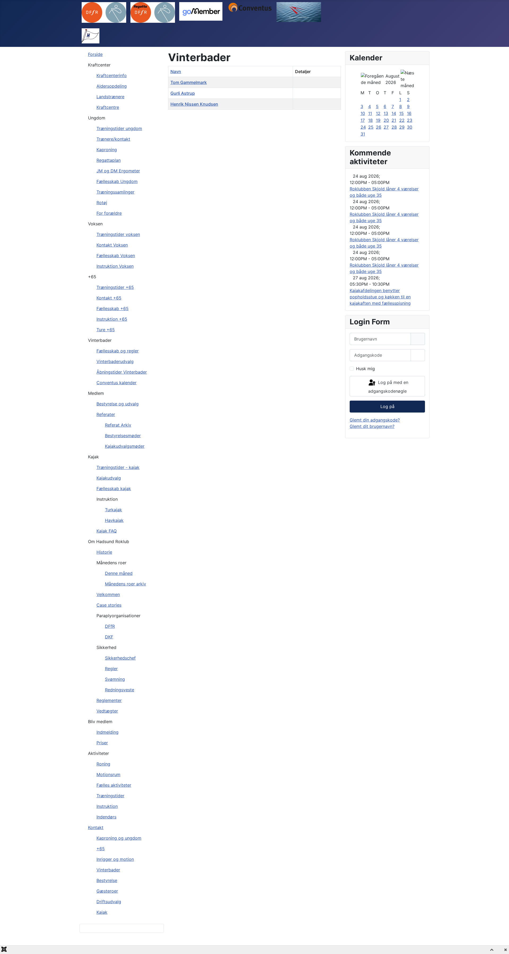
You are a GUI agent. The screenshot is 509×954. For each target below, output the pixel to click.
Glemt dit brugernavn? (372, 426)
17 (363, 120)
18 (370, 120)
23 (409, 120)
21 (394, 120)
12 (378, 113)
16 (409, 113)
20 (386, 120)
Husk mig (365, 368)
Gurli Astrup (182, 93)
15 (401, 113)
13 (386, 113)
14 (394, 113)
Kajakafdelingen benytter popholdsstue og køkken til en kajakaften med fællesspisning (380, 297)
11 (370, 113)
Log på (387, 406)
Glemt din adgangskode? (375, 420)
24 (363, 127)
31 (363, 134)
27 (386, 127)
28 (394, 127)
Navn (175, 71)
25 (371, 127)
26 (378, 127)
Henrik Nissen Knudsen (194, 104)
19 (378, 120)
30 (409, 127)
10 (363, 113)
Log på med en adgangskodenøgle (388, 387)
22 (402, 120)
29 (402, 127)
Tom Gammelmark (188, 82)
